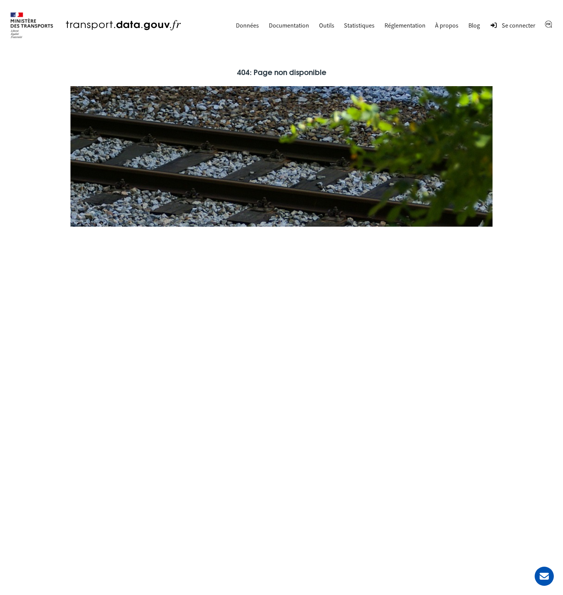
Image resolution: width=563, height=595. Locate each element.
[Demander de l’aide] (544, 576)
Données (247, 25)
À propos (446, 25)
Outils (326, 25)
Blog (474, 25)
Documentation (289, 25)
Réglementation (405, 25)
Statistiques (359, 25)
